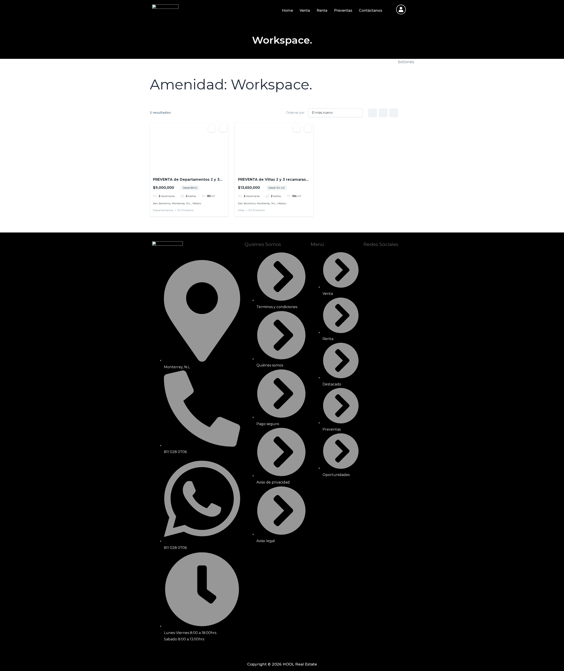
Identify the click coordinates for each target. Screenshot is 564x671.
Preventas (343, 10)
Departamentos (163, 210)
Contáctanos (370, 10)
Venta (305, 10)
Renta (322, 10)
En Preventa (185, 210)
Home (287, 10)
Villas (241, 210)
